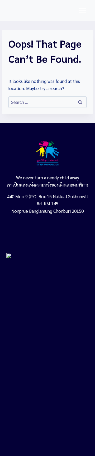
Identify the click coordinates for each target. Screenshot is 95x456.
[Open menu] (82, 10)
